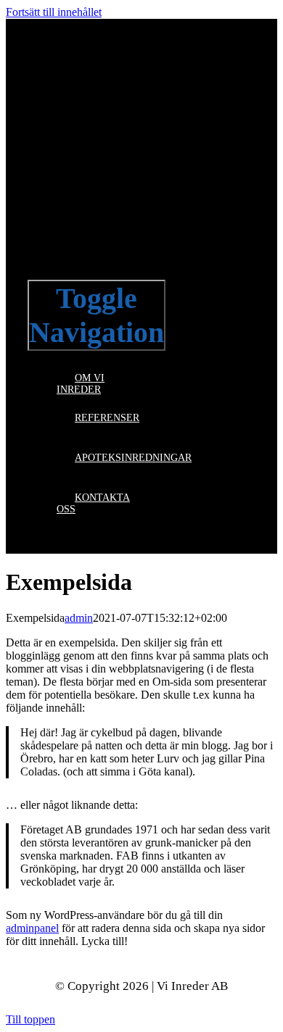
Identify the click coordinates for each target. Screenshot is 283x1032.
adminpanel (32, 928)
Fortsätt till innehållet (54, 12)
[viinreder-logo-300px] (136, 262)
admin (79, 618)
